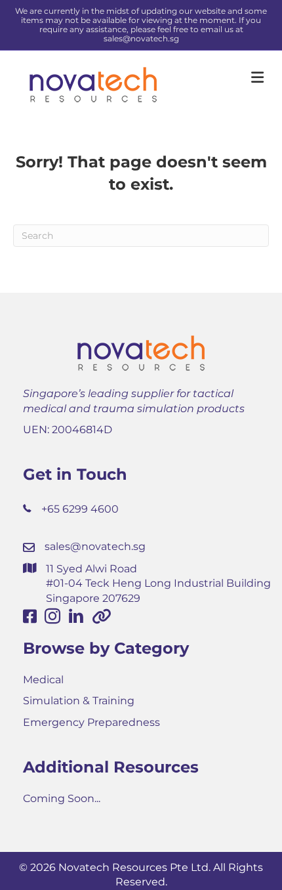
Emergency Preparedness (91, 722)
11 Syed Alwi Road (91, 568)
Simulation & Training (78, 700)
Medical (43, 679)
